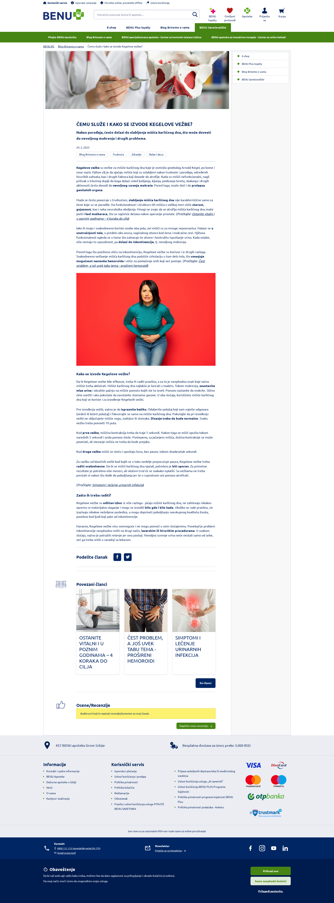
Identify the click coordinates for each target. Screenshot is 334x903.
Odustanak (121, 798)
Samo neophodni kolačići (270, 881)
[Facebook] (250, 848)
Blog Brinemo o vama (174, 27)
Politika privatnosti (126, 782)
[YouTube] (273, 848)
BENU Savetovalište (212, 27)
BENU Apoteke (55, 776)
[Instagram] (262, 848)
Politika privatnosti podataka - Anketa (201, 807)
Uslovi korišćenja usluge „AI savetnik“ (200, 781)
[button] (264, 14)
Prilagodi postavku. (270, 891)
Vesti (49, 787)
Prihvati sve (270, 871)
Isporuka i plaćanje (125, 771)
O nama (51, 793)
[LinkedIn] (285, 848)
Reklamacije (121, 793)
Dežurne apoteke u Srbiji (61, 782)
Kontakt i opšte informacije (63, 771)
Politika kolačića (124, 787)
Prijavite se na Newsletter (168, 850)
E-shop (111, 27)
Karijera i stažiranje (58, 798)
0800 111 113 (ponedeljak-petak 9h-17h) (79, 848)
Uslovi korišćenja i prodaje (130, 776)
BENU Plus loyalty (138, 27)
